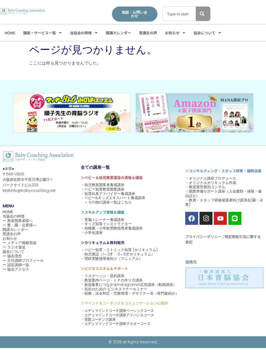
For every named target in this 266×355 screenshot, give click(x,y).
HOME (10, 32)
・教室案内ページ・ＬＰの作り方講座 (112, 280)
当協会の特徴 (81, 32)
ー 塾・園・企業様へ (19, 225)
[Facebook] (191, 218)
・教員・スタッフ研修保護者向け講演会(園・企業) (224, 202)
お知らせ (172, 32)
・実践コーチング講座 (98, 319)
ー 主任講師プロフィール (23, 260)
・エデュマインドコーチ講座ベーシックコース (117, 310)
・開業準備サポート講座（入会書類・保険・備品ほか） (223, 193)
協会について (204, 32)
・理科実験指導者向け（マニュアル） (112, 259)
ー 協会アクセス (16, 269)
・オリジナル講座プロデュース (210, 178)
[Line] (234, 218)
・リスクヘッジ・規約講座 (102, 276)
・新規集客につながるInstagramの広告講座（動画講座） (129, 284)
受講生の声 (148, 32)
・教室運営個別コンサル (205, 187)
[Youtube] (220, 218)
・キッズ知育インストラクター (106, 224)
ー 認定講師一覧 (16, 265)
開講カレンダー (118, 32)
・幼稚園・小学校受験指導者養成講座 (112, 228)
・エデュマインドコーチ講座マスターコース (115, 323)
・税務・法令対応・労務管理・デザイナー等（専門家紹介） (130, 293)
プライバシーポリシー (203, 236)
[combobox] (179, 13)
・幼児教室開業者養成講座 (102, 185)
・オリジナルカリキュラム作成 (210, 183)
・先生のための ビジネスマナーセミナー (114, 289)
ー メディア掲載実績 (19, 243)
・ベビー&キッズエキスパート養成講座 (113, 198)
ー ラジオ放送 (14, 247)
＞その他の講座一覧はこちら (106, 202)
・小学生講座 (92, 233)
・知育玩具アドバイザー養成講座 (108, 194)
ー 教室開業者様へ (18, 221)
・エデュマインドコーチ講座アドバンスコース (117, 315)
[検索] (203, 13)
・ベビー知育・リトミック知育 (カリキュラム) (119, 250)
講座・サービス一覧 (39, 32)
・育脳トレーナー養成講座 (102, 220)
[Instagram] (206, 218)
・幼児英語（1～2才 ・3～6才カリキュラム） (118, 254)
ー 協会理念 (12, 256)
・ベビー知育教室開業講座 (102, 189)
